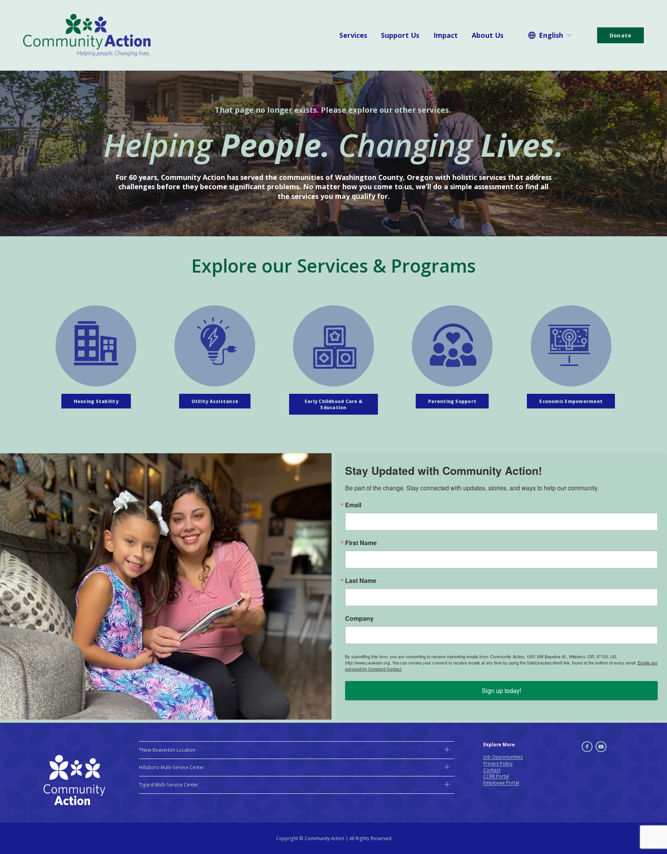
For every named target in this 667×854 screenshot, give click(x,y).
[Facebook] (587, 746)
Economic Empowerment (571, 401)
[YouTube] (601, 746)
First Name (361, 543)
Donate (620, 35)
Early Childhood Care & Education (333, 404)
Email (353, 505)
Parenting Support (452, 401)
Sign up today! (501, 690)
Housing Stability (96, 401)
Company (359, 618)
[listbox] (550, 35)
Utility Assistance (214, 401)
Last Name (360, 581)
